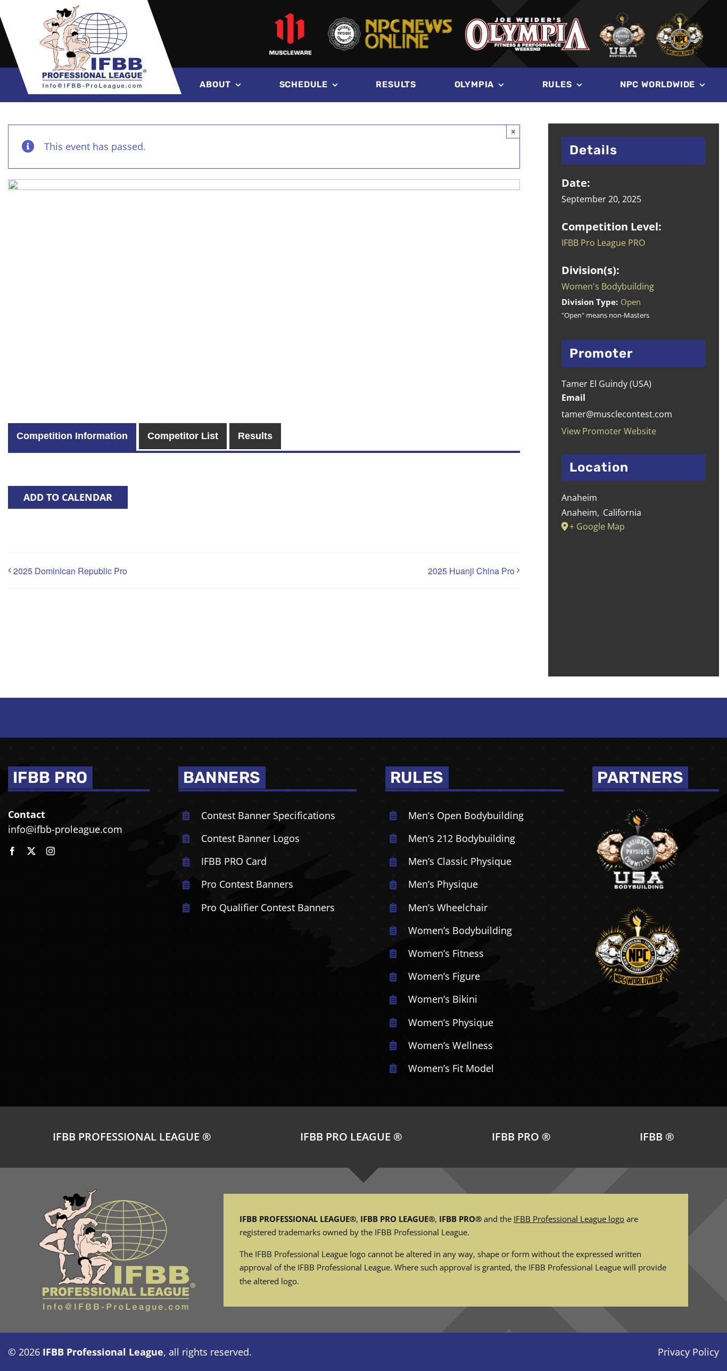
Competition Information (72, 436)
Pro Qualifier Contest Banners (268, 907)
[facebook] (12, 851)
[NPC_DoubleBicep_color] (637, 806)
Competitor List (182, 436)
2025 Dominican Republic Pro (70, 571)
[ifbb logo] (93, 10)
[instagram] (50, 851)
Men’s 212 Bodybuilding (461, 838)
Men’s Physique (443, 884)
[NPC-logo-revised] (389, 19)
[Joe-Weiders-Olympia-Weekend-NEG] (527, 20)
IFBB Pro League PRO (603, 243)
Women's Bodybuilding (607, 286)
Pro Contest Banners (247, 884)
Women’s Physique (450, 1022)
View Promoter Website (608, 431)
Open (631, 301)
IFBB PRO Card (234, 861)
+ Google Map (597, 526)
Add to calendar (67, 497)
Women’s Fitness (446, 953)
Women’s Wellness (450, 1045)
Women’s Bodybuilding (460, 930)
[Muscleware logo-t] (290, 16)
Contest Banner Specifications (268, 815)
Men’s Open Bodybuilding (466, 815)
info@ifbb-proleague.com (65, 829)
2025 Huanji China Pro (471, 571)
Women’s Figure (444, 976)
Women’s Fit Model (451, 1068)
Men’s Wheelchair (448, 907)
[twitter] (31, 851)
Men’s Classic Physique (459, 861)
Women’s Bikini (442, 999)
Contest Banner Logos (250, 838)
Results (255, 436)
